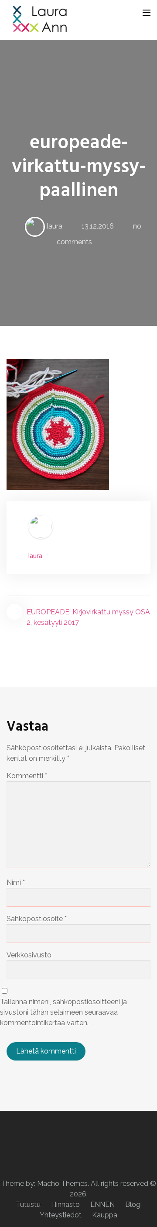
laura (54, 226)
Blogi (133, 1204)
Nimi (16, 882)
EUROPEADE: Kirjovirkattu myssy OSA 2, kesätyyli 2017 (88, 617)
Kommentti (27, 776)
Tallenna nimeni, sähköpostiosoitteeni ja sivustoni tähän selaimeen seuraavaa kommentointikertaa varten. (63, 1012)
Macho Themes (62, 1183)
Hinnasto (65, 1204)
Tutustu (28, 1204)
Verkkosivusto (29, 955)
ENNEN (102, 1204)
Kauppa (104, 1215)
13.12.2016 (98, 226)
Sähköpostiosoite (37, 919)
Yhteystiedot (61, 1215)
